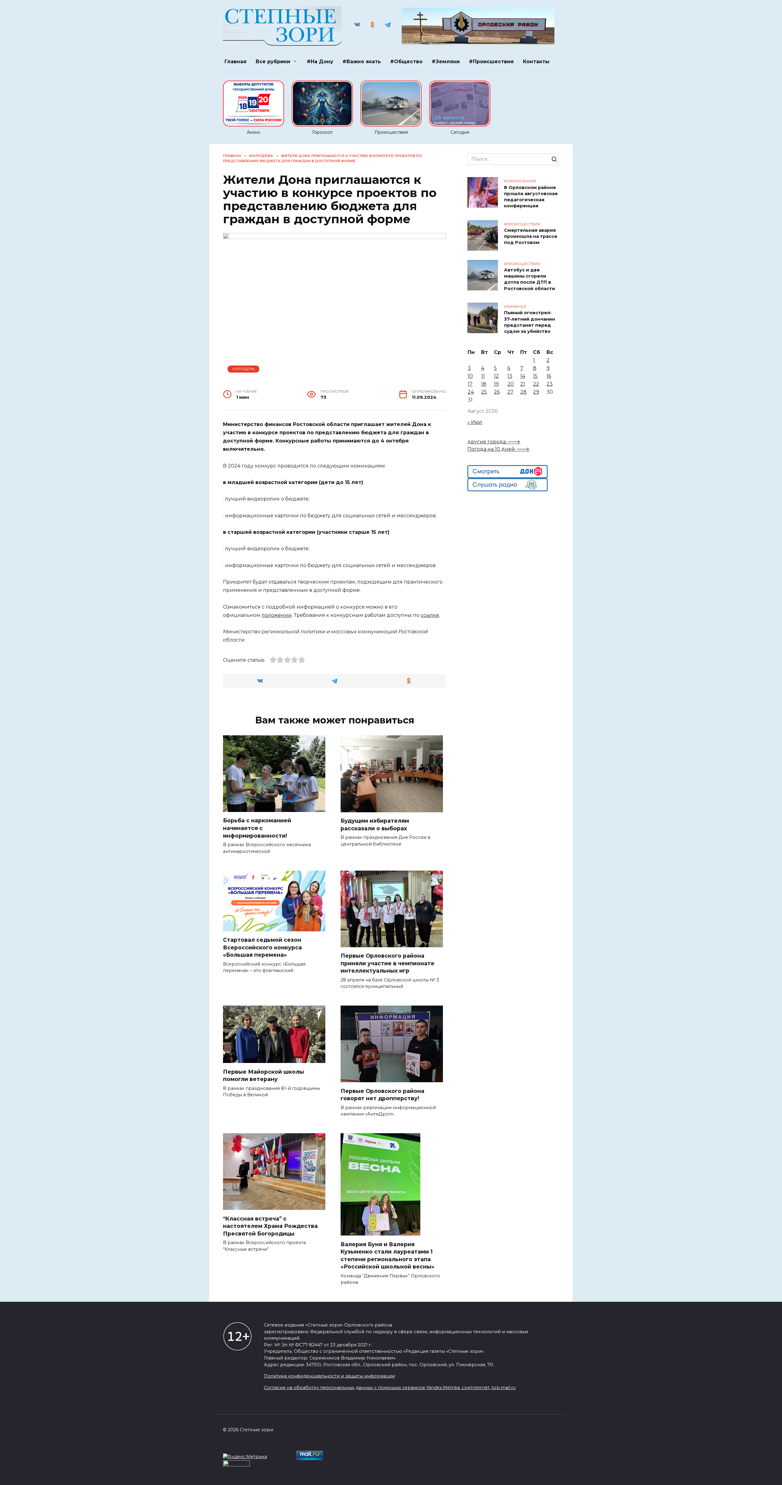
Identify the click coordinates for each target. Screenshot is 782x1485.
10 (470, 376)
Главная (236, 61)
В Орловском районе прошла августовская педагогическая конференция (530, 197)
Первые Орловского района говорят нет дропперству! (382, 1094)
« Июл (474, 422)
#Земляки (446, 61)
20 (510, 384)
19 (496, 384)
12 (496, 376)
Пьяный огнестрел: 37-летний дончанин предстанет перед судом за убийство (529, 322)
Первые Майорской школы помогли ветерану (263, 1075)
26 (497, 392)
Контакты (536, 61)
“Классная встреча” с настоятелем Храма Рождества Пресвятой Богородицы (270, 1225)
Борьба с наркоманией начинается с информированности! (257, 828)
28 (523, 392)
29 (536, 392)
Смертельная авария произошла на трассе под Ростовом (530, 237)
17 (470, 384)
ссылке (430, 615)
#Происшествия (491, 61)
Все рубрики (273, 61)
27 (510, 392)
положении (276, 615)
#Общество (406, 61)
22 (536, 384)
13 (509, 376)
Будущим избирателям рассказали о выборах (375, 824)
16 (548, 376)
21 (522, 384)
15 (535, 376)
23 (549, 384)
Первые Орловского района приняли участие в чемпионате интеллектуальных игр (387, 963)
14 (522, 376)
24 (471, 392)
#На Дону (320, 61)
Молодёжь (243, 369)
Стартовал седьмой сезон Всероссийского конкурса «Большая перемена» (262, 947)
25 (484, 392)
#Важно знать (361, 61)
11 (483, 376)
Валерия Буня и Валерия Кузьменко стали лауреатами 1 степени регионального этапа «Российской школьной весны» (387, 1255)
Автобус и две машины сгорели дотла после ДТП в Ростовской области (529, 279)
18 (483, 384)
